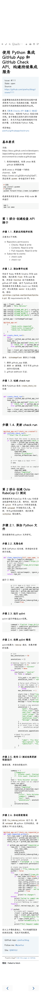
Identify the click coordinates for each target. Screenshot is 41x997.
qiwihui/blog (23, 940)
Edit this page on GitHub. (26, 958)
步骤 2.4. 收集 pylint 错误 (16, 639)
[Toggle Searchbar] (10, 44)
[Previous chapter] (7, 988)
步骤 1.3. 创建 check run (16, 380)
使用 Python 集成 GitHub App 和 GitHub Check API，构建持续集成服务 (20, 62)
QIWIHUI (13, 950)
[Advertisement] (20, 20)
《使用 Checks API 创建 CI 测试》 (22, 111)
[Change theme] (6, 44)
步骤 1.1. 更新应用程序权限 (17, 231)
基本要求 (8, 142)
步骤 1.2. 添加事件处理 (15, 268)
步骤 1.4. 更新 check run (19, 425)
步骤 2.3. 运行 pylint (13, 613)
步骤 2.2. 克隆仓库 (12, 543)
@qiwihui (19, 945)
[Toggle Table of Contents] (2, 44)
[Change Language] (26, 44)
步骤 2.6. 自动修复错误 (15, 815)
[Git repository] (34, 44)
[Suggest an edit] (37, 44)
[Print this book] (31, 44)
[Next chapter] (33, 988)
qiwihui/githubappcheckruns (15, 130)
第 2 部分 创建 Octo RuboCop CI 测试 (16, 491)
